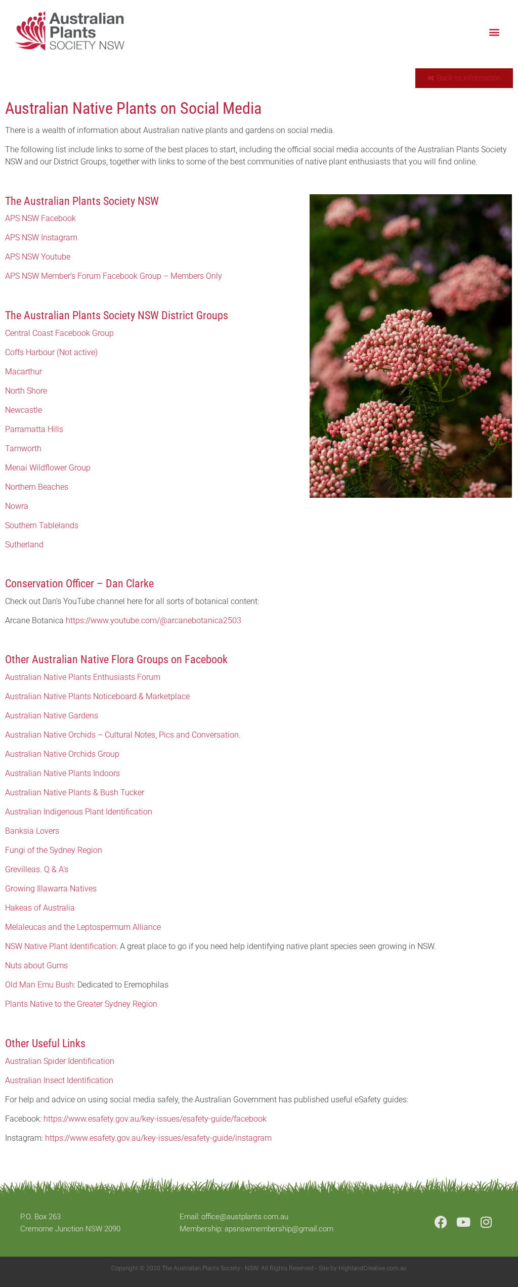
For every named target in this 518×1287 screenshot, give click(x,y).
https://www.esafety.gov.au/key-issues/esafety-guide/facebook (155, 1119)
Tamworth (23, 448)
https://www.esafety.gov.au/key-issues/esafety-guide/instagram (158, 1138)
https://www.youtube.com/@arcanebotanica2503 (153, 620)
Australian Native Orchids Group (62, 754)
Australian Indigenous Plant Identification (78, 812)
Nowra (16, 506)
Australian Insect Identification (59, 1080)
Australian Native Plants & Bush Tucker (74, 792)
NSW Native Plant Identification (60, 946)
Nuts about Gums (36, 965)
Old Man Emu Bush (39, 985)
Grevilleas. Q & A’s (36, 869)
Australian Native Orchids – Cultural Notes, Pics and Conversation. (123, 735)
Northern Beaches (36, 487)
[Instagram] (486, 1222)
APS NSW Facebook (40, 218)
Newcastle (23, 410)
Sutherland (24, 544)
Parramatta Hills (34, 429)
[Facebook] (440, 1222)
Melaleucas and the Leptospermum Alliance (83, 927)
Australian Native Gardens (51, 715)
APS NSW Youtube (37, 257)
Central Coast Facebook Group (59, 333)
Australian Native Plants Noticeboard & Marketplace (97, 696)
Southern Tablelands (41, 525)
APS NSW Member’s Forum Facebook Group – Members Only (113, 276)
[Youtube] (463, 1222)
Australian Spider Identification (59, 1061)
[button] (494, 31)
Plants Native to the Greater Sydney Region (81, 1004)
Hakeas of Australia (40, 908)
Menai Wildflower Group (48, 468)
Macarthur (23, 371)
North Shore (26, 391)
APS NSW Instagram (41, 237)
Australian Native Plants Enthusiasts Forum (82, 677)
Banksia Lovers (32, 831)
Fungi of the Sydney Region (53, 850)
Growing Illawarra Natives (51, 888)
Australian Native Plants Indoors (62, 773)
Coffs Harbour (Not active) (51, 352)
